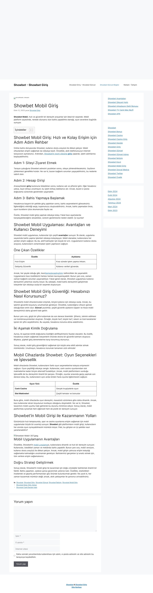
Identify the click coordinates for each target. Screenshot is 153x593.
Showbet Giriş (29, 482)
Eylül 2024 (112, 195)
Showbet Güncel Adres (118, 154)
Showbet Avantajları (117, 98)
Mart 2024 (112, 207)
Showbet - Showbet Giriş (31, 85)
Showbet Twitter (115, 173)
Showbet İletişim (55, 482)
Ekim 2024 (112, 191)
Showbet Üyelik (115, 177)
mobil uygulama (41, 445)
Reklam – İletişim (130, 85)
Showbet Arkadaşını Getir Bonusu (123, 106)
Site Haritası (77, 587)
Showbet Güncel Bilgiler (109, 85)
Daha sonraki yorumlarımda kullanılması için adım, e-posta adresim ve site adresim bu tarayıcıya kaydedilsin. (55, 555)
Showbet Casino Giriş (117, 139)
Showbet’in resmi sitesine (58, 154)
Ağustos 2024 (114, 199)
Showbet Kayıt (114, 162)
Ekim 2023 (112, 210)
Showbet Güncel (42, 482)
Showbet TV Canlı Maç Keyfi (120, 110)
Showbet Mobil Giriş (70, 482)
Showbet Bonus (115, 131)
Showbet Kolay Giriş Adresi (26, 485)
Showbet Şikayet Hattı (118, 102)
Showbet (19, 482)
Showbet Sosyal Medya (118, 170)
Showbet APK (114, 114)
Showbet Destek (115, 143)
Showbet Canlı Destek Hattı (26, 487)
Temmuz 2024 (114, 203)
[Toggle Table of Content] (29, 130)
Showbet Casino (115, 135)
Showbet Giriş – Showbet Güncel (82, 85)
